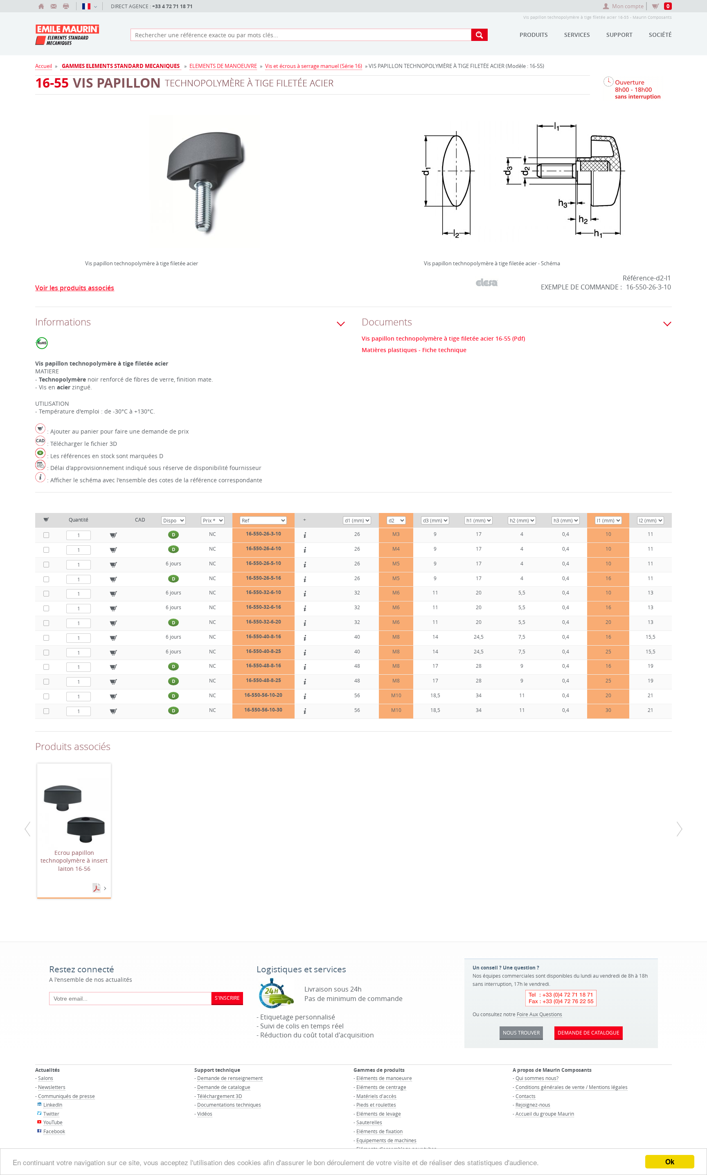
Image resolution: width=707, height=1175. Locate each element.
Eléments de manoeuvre (384, 1078)
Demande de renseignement (230, 1078)
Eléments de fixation (379, 1131)
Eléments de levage (378, 1113)
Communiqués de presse (66, 1096)
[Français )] (89, 6)
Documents (97, 888)
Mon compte (628, 6)
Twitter (51, 1113)
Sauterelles (369, 1122)
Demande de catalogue (223, 1087)
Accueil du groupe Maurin (545, 1113)
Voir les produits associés (74, 287)
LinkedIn (52, 1104)
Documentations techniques (229, 1104)
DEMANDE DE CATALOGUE (588, 1032)
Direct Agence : (152, 6)
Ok (669, 1161)
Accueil (43, 66)
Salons (45, 1078)
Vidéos (204, 1113)
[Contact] (53, 6)
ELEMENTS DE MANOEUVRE (223, 66)
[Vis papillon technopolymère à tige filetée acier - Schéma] (523, 187)
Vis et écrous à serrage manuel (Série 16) (313, 66)
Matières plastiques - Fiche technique (414, 350)
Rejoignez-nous (533, 1104)
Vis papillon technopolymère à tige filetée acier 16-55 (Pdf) (443, 338)
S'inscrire (227, 997)
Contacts (526, 1096)
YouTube (53, 1122)
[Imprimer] (66, 6)
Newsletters (51, 1087)
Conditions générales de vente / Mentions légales (572, 1087)
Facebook (54, 1131)
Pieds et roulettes (376, 1104)
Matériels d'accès (376, 1096)
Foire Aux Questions (539, 1014)
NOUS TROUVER (521, 1032)
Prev (87, 178)
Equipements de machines (386, 1140)
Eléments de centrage (381, 1087)
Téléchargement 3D (219, 1096)
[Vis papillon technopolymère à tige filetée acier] (204, 187)
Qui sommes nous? (537, 1078)
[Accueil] (41, 6)
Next (322, 178)
